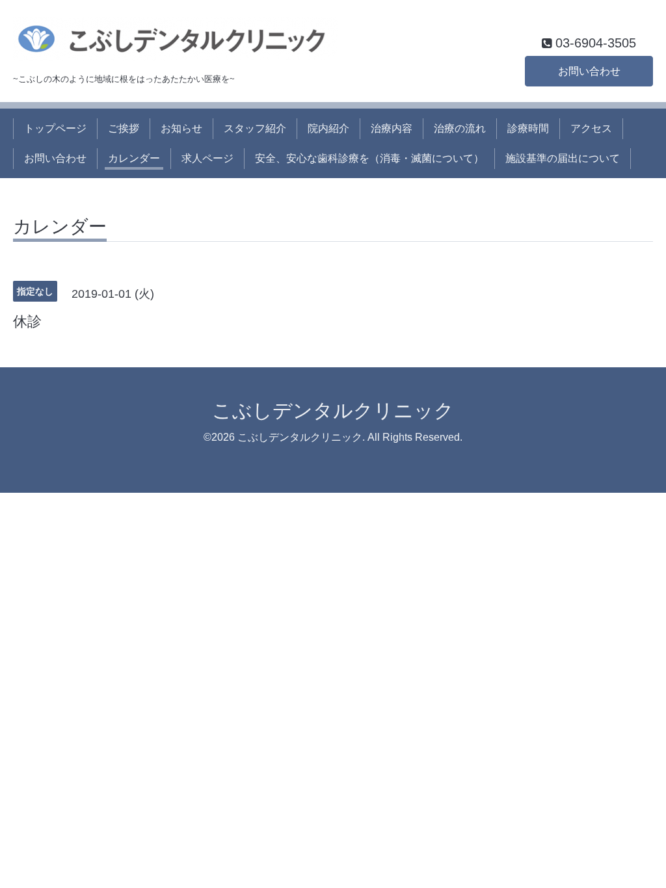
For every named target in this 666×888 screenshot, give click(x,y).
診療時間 (528, 128)
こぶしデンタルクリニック (333, 410)
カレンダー (134, 158)
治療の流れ (460, 128)
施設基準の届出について (562, 158)
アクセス (591, 128)
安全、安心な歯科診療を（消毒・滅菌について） (369, 158)
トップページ (55, 128)
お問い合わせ (589, 71)
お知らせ (181, 128)
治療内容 (391, 128)
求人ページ (207, 158)
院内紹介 (328, 128)
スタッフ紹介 (255, 128)
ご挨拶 (123, 128)
